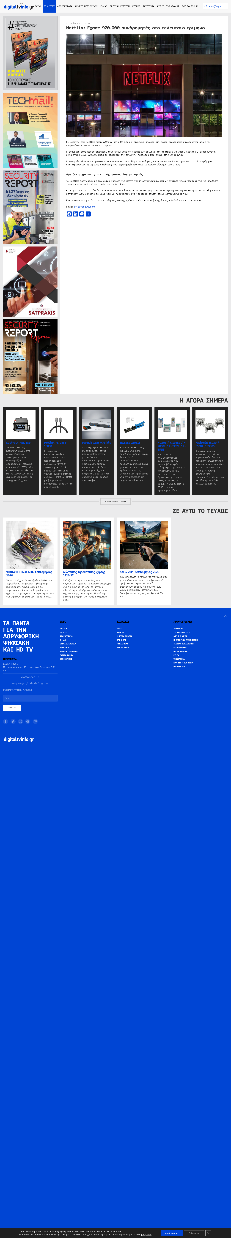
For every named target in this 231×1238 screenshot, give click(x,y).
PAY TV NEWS (123, 647)
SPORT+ (120, 632)
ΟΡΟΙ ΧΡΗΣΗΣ (66, 659)
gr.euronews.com (84, 206)
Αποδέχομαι (171, 1233)
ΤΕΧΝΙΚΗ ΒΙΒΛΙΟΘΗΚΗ (183, 643)
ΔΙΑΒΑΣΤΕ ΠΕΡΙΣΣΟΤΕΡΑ (115, 501)
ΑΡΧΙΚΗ (37, 6)
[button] (225, 616)
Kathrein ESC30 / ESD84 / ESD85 (207, 444)
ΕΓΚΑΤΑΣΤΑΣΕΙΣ (180, 647)
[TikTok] (13, 721)
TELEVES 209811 (130, 443)
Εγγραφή (12, 707)
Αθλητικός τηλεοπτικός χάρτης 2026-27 (84, 574)
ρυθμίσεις (146, 1234)
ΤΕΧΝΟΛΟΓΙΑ (179, 659)
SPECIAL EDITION (120, 6)
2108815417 (28, 677)
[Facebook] (5, 721)
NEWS (119, 628)
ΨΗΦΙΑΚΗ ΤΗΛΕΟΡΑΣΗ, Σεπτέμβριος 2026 (29, 574)
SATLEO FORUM (190, 6)
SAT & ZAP (121, 640)
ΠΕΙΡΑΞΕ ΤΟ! (179, 666)
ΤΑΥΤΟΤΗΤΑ (148, 6)
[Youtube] (27, 721)
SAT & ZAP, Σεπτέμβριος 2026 (139, 572)
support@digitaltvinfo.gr (28, 683)
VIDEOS (136, 6)
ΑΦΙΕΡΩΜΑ (178, 628)
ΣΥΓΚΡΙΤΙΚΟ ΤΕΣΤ (181, 632)
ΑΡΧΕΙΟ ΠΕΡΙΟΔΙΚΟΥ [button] (86, 6)
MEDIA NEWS (122, 643)
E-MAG (103, 6)
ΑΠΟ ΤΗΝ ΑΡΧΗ (180, 636)
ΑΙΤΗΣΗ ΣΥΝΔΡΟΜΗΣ (168, 6)
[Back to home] (19, 6)
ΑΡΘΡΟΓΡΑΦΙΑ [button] (64, 6)
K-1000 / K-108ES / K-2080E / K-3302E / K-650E (172, 446)
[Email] (35, 721)
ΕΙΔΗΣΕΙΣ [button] (49, 6)
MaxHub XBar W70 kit (96, 443)
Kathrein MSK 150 (18, 443)
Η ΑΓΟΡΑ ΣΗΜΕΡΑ (124, 636)
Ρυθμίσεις (194, 1233)
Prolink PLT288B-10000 (55, 444)
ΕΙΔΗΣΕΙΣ (64, 632)
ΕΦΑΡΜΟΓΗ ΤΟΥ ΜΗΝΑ (183, 662)
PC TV (176, 655)
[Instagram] (20, 721)
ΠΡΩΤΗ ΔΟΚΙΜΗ (180, 651)
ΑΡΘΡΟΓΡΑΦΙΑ (66, 636)
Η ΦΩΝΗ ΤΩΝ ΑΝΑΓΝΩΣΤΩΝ (185, 640)
